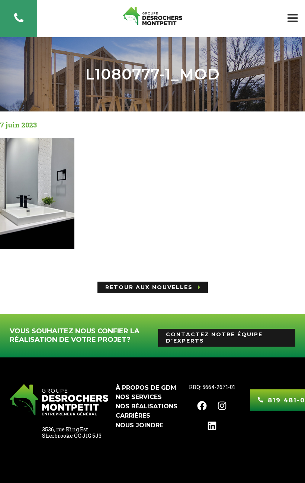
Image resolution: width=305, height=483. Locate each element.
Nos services (139, 397)
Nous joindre (139, 425)
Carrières (133, 415)
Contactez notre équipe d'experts (214, 337)
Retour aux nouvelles (149, 287)
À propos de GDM (146, 387)
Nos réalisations (146, 406)
